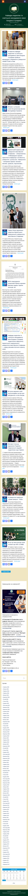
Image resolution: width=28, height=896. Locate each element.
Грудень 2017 (6, 860)
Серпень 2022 (6, 784)
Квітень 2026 (6, 695)
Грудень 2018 (6, 852)
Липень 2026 (6, 689)
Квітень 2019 (6, 846)
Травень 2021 (6, 815)
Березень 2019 (6, 848)
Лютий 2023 (5, 772)
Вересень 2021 (6, 807)
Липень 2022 (6, 786)
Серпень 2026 (6, 687)
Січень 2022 (5, 799)
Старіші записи (6, 571)
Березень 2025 (6, 721)
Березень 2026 (6, 697)
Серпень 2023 (6, 760)
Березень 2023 (6, 770)
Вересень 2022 (6, 782)
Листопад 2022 (6, 778)
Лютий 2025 (5, 723)
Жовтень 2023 (6, 756)
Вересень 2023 (6, 758)
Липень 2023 (6, 762)
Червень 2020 (6, 831)
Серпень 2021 (6, 809)
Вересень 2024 (6, 733)
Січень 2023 (5, 774)
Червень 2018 (6, 858)
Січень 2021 (5, 823)
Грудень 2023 (6, 752)
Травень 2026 (6, 693)
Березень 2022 (6, 795)
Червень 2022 (6, 789)
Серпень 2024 (6, 736)
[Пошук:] (13, 678)
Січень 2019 (5, 850)
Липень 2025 (6, 713)
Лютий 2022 (5, 797)
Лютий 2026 (5, 699)
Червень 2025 (6, 715)
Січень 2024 (5, 750)
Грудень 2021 (6, 801)
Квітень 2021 (6, 817)
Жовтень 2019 (6, 842)
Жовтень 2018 (6, 856)
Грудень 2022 (6, 776)
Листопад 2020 (6, 827)
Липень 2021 (6, 811)
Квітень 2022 (6, 793)
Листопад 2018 (6, 854)
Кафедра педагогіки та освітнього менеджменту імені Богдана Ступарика (14, 18)
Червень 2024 (6, 740)
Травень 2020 (6, 833)
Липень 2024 (6, 738)
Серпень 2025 (6, 711)
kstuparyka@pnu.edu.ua (10, 25)
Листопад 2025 (6, 705)
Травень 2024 (6, 742)
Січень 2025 (5, 725)
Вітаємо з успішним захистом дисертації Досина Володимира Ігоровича (16, 109)
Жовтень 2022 (6, 780)
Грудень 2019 (6, 839)
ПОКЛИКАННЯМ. (7, 628)
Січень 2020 (5, 837)
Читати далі (15, 80)
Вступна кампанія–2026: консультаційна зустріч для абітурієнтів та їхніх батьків (16, 393)
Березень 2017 (6, 864)
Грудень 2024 (6, 727)
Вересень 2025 (6, 709)
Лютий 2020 (5, 835)
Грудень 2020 (6, 825)
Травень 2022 (6, 791)
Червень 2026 (6, 691)
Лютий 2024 (5, 748)
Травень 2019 (6, 844)
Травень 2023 (6, 766)
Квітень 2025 (6, 719)
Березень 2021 (6, 819)
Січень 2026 (5, 701)
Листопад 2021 (6, 803)
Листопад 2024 (6, 729)
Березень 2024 (6, 746)
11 (7, 875)
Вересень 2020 (6, 829)
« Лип (13, 883)
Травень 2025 (6, 717)
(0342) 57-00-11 (8, 24)
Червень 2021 (6, 813)
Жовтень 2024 (6, 731)
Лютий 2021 (5, 821)
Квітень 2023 (6, 768)
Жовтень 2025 (6, 707)
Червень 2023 (6, 764)
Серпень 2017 (6, 862)
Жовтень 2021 (6, 805)
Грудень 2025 (6, 703)
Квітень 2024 (6, 744)
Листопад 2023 (6, 754)
